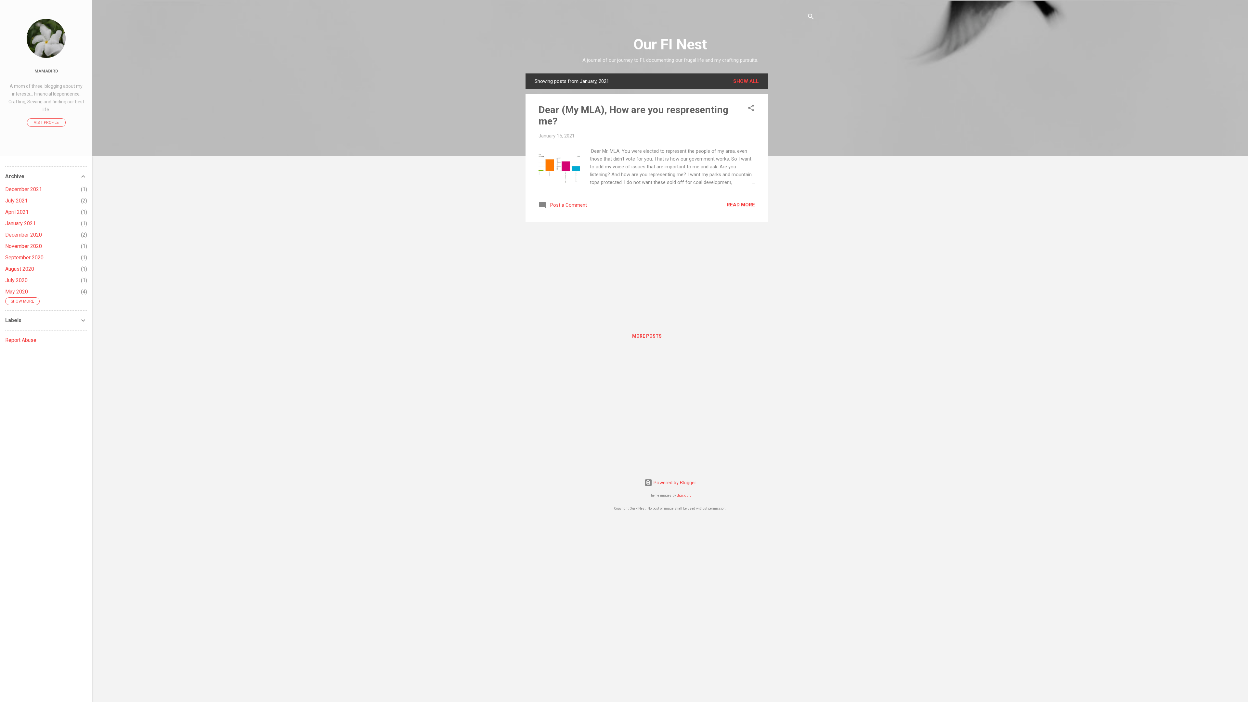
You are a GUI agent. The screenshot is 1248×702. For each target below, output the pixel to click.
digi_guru (684, 495)
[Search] (811, 18)
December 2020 (23, 235)
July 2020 (16, 280)
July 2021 (16, 201)
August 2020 (19, 269)
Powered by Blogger (674, 483)
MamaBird (46, 70)
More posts (647, 336)
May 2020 (16, 292)
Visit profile (46, 122)
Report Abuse (20, 340)
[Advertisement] (794, 170)
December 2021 (23, 189)
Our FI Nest (670, 44)
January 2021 (20, 223)
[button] (751, 109)
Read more (741, 205)
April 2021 (17, 212)
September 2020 (24, 257)
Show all (746, 81)
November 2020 (23, 246)
